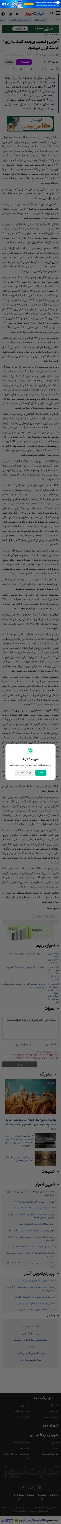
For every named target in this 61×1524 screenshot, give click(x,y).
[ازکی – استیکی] (30, 4)
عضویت (41, 772)
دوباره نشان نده (24, 773)
